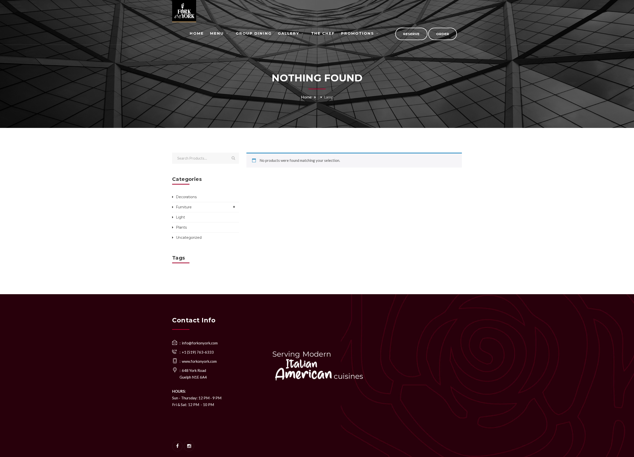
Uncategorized (189, 237)
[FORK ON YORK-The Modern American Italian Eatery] (184, 11)
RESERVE (411, 34)
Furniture (184, 207)
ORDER (442, 34)
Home (306, 97)
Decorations (186, 197)
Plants (181, 227)
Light (180, 217)
